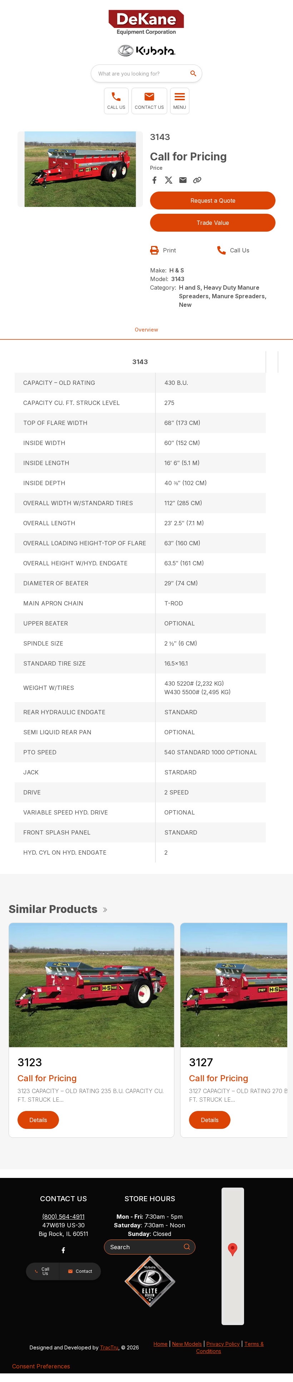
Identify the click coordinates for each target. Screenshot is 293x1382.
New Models (187, 1344)
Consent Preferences (41, 1366)
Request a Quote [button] (212, 200)
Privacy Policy (223, 1344)
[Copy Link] (197, 180)
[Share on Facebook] (154, 180)
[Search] (186, 1246)
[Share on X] (168, 180)
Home (161, 1344)
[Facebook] (63, 1250)
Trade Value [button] (213, 222)
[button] (116, 101)
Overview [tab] (146, 330)
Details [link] (38, 1120)
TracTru (109, 1347)
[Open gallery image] (80, 169)
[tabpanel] (80, 170)
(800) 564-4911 (63, 1216)
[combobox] (146, 73)
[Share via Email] (183, 180)
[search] (194, 73)
